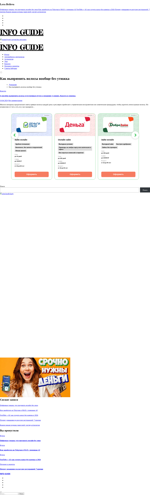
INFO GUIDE (21, 32)
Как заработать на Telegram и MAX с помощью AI (19, 410)
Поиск (2, 186)
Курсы (6, 54)
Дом (6, 61)
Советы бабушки (10, 68)
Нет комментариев (15, 100)
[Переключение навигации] (1, 42)
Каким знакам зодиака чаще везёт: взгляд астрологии (20, 425)
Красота (7, 64)
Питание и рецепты (11, 66)
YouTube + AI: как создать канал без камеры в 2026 (19, 415)
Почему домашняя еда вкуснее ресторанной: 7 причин (20, 420)
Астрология (8, 59)
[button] (14, 135)
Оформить (31, 174)
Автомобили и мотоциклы (14, 57)
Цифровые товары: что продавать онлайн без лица (19, 405)
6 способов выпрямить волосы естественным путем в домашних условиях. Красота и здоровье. (38, 95)
